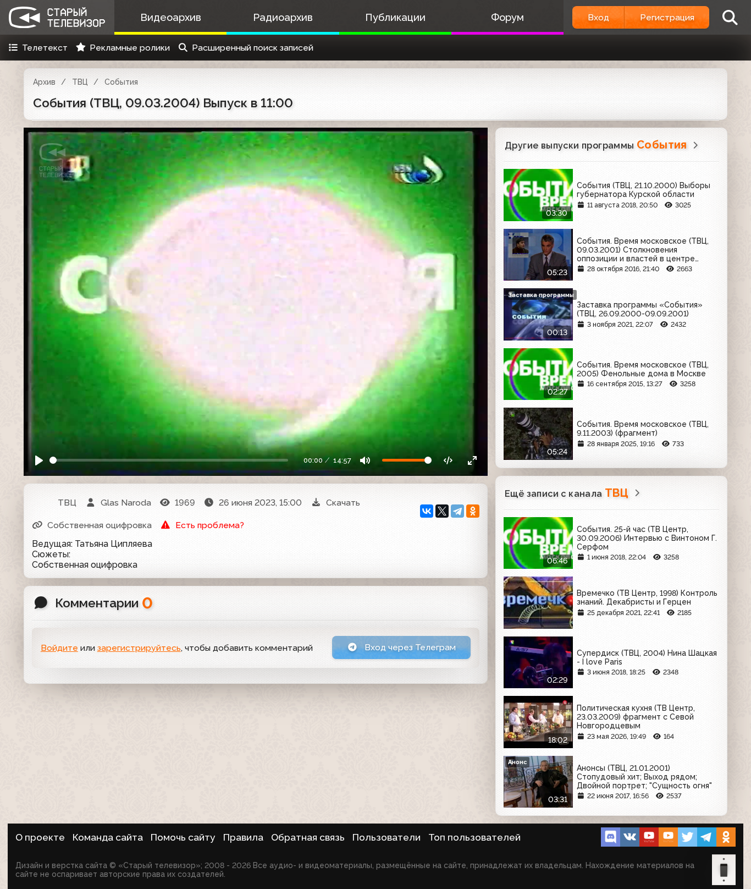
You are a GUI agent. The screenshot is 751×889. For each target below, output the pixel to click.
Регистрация (667, 17)
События (121, 82)
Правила (243, 837)
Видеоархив (170, 17)
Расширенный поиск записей (252, 47)
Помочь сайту (183, 837)
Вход (598, 17)
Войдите (59, 648)
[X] (442, 511)
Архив (44, 82)
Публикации (395, 17)
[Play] (39, 460)
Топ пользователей (474, 837)
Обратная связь (308, 837)
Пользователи (386, 837)
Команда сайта (108, 837)
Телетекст (45, 47)
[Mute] (365, 460)
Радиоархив (283, 17)
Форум (507, 17)
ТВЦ (80, 82)
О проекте (40, 837)
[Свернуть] (472, 460)
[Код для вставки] (448, 460)
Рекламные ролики (130, 47)
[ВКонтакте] (426, 511)
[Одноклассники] (472, 511)
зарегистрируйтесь (139, 648)
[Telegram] (457, 511)
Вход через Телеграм (409, 647)
